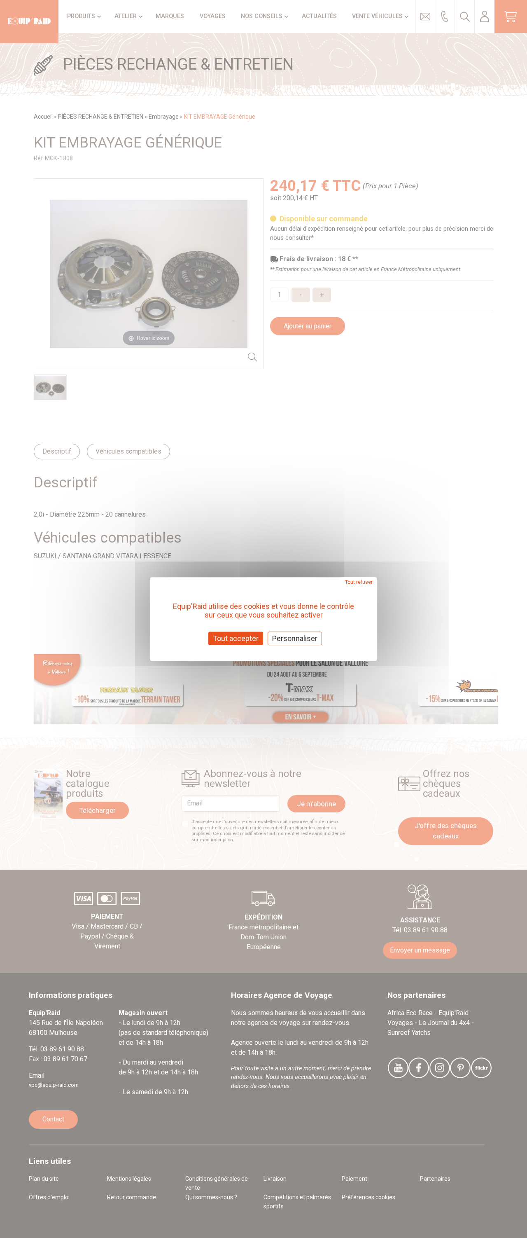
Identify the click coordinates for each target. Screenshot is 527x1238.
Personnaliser (294, 638)
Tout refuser (359, 582)
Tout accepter (236, 638)
